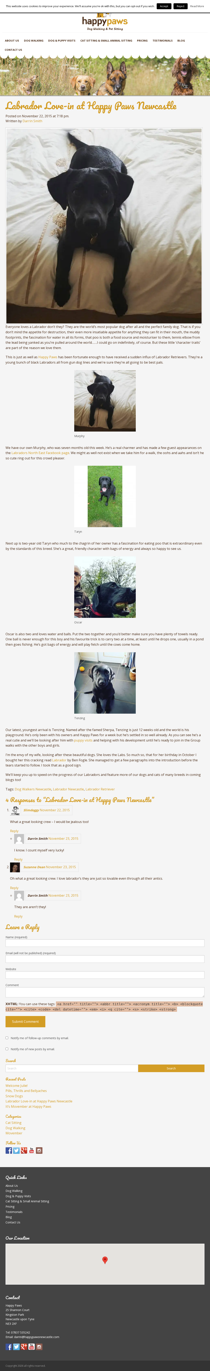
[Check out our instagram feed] (39, 1150)
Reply (14, 831)
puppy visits (83, 740)
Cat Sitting (14, 1122)
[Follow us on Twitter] (16, 1150)
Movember (14, 1133)
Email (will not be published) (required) (31, 953)
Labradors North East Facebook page (40, 453)
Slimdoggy (31, 810)
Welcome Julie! (16, 1085)
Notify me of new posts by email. (33, 1049)
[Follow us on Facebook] (9, 1150)
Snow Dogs (14, 1096)
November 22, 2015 (55, 810)
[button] (105, 1260)
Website (11, 969)
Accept (164, 6)
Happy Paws (47, 357)
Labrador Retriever (100, 789)
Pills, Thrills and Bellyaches (26, 1090)
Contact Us (13, 50)
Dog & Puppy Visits (61, 40)
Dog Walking (33, 40)
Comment (12, 985)
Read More (197, 6)
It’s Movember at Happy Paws (28, 1106)
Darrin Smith (32, 121)
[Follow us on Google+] (24, 1150)
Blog (181, 40)
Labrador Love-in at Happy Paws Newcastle (39, 1101)
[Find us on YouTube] (31, 1150)
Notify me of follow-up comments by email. (40, 1038)
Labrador (59, 760)
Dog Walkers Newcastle (33, 789)
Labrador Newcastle (68, 789)
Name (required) (16, 937)
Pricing (142, 40)
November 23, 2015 (63, 838)
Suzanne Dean (34, 867)
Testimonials (163, 40)
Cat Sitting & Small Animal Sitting (106, 40)
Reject (180, 6)
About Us (12, 40)
